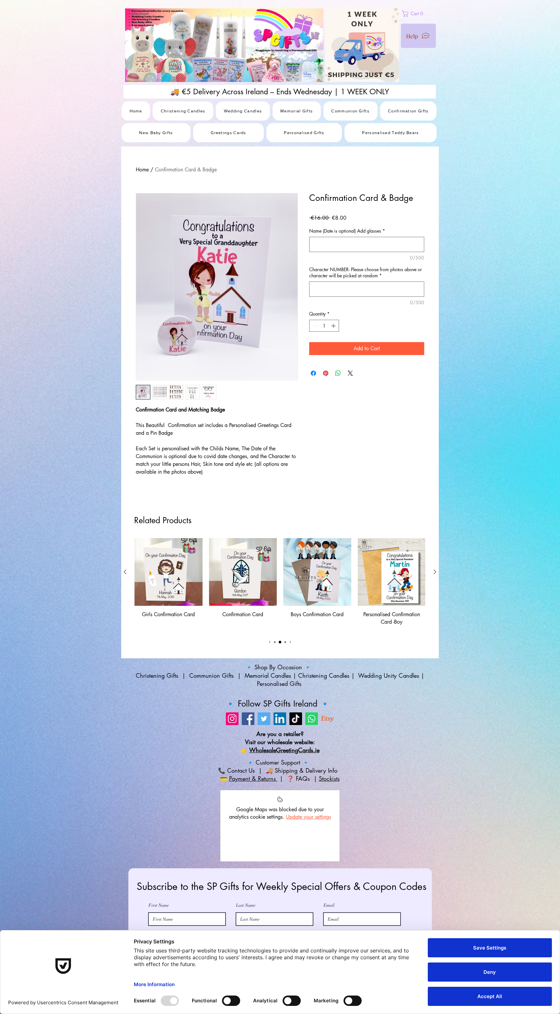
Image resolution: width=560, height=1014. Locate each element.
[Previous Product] (125, 614)
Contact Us (240, 813)
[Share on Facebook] (313, 373)
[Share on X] (350, 373)
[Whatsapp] (311, 761)
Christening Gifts (158, 718)
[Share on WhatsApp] (338, 373)
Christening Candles (323, 718)
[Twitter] (264, 761)
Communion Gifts (211, 718)
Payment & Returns (253, 821)
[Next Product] (435, 614)
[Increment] (334, 325)
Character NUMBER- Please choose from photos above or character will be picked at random (365, 272)
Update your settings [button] (308, 859)
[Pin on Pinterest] (326, 373)
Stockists (329, 821)
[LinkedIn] (280, 761)
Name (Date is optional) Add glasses (347, 231)
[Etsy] (327, 761)
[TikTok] (295, 761)
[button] (427, 13)
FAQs (304, 821)
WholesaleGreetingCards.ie (284, 793)
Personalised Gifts (280, 727)
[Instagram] (232, 761)
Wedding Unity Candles (388, 718)
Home (142, 169)
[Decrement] (314, 325)
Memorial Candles (268, 718)
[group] (280, 628)
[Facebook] (248, 761)
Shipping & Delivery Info (307, 813)
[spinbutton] (324, 325)
